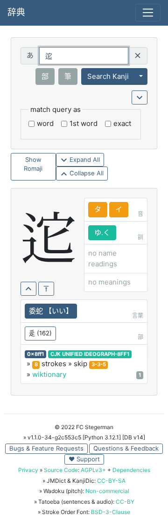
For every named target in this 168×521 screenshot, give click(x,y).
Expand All (84, 159)
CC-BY (125, 501)
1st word (84, 123)
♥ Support (84, 459)
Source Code (61, 469)
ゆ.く (102, 232)
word (45, 123)
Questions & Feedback (126, 448)
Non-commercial (107, 490)
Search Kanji (108, 76)
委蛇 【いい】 (51, 310)
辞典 (16, 12)
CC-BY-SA (111, 480)
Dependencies (131, 469)
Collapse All (86, 173)
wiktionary (49, 374)
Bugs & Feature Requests (46, 448)
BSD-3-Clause (110, 511)
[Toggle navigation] (148, 12)
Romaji (33, 168)
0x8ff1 (35, 354)
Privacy (28, 469)
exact (122, 123)
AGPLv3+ (93, 469)
